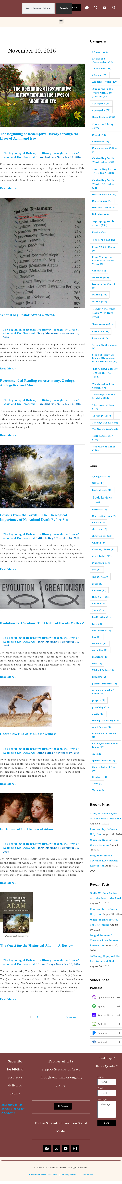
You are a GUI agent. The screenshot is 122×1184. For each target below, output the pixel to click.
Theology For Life (105, 422)
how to (98, 603)
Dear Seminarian (104, 194)
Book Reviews (103, 117)
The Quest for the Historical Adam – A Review (36, 945)
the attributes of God (103, 768)
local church (101, 630)
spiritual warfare (103, 760)
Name (100, 1077)
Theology (101, 415)
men (97, 663)
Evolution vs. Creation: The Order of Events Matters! (42, 622)
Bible (98, 483)
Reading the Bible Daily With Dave (103, 313)
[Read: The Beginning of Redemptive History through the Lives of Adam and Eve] (42, 95)
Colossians (100, 141)
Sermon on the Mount (104, 735)
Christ (98, 522)
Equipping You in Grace (103, 223)
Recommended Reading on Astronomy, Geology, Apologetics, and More (37, 383)
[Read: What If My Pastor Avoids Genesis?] (42, 253)
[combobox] (38, 8)
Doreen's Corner (104, 207)
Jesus (98, 610)
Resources (102, 324)
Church (99, 135)
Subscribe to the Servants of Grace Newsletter (13, 1108)
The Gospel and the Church (103, 385)
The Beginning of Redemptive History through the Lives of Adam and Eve (39, 136)
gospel (100, 576)
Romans (100, 338)
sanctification (101, 727)
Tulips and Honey (102, 437)
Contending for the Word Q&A (104, 171)
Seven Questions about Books (105, 745)
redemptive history (105, 720)
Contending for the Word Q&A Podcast (104, 183)
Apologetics (101, 103)
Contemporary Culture (105, 149)
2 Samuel (99, 75)
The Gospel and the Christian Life (105, 372)
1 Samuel (100, 52)
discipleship (102, 556)
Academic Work (105, 81)
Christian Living (103, 126)
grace (98, 583)
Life (97, 623)
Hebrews (100, 277)
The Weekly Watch (105, 429)
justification (101, 617)
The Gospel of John (103, 406)
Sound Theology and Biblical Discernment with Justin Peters (104, 358)
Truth (97, 783)
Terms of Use (86, 1174)
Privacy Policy (68, 1174)
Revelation (100, 331)
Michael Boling (103, 670)
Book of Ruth (102, 490)
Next (71, 1017)
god (96, 569)
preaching (100, 707)
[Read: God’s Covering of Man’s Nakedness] (30, 706)
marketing (100, 650)
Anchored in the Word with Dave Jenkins (102, 92)
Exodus (99, 232)
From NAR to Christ (103, 248)
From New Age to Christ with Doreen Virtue (103, 260)
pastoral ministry (104, 683)
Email (100, 1088)
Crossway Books (103, 549)
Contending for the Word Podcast (103, 160)
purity (98, 714)
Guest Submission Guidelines (43, 1174)
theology (99, 776)
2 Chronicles (101, 68)
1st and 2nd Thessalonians (102, 60)
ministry (99, 677)
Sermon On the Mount (104, 346)
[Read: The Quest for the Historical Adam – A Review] (16, 915)
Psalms (99, 294)
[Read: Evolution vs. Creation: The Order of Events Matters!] (42, 597)
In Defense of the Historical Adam (26, 828)
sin (96, 754)
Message (102, 1099)
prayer (98, 700)
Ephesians (100, 214)
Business (99, 509)
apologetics (101, 476)
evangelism (101, 562)
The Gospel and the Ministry (103, 396)
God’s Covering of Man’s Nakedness (28, 733)
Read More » (8, 188)
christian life (102, 535)
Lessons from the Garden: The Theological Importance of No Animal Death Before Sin (34, 517)
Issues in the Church (104, 285)
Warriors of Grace (103, 448)
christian (99, 529)
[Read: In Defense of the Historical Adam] (42, 808)
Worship (98, 789)
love (97, 637)
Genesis (99, 270)
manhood (99, 643)
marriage (100, 657)
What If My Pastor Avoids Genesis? (28, 314)
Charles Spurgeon (104, 515)
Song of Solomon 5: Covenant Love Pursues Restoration (104, 860)
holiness (99, 590)
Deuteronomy (102, 200)
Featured (29, 157)
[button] (61, 21)
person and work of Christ (103, 691)
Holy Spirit (101, 597)
